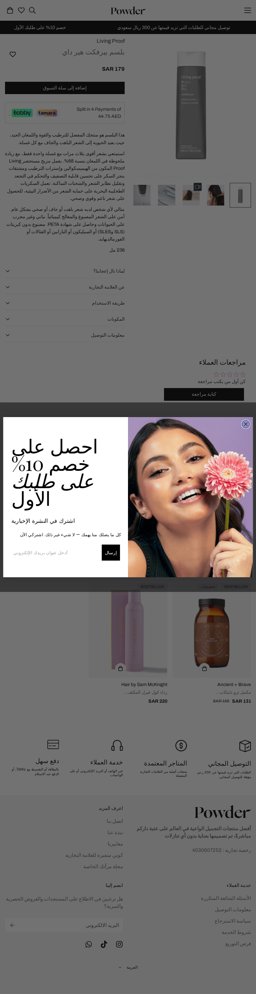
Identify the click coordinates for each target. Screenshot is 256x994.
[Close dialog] (246, 424)
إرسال (111, 552)
